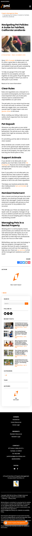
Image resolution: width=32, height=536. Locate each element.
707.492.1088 (16, 454)
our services (21, 250)
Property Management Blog (10, 13)
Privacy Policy (12, 498)
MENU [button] (30, 6)
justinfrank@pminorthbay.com (16, 456)
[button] (5, 313)
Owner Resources (16, 422)
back (4, 293)
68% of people (10, 60)
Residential (16, 419)
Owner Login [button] (16, 425)
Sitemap (4, 498)
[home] (5, 6)
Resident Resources (16, 434)
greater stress (6, 111)
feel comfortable (20, 186)
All (6, 375)
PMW (24, 497)
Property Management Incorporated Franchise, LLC (18, 477)
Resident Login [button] (16, 437)
